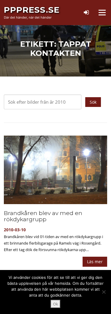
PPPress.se (31, 10)
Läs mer (95, 261)
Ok (55, 304)
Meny (102, 12)
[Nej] (104, 292)
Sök (93, 102)
